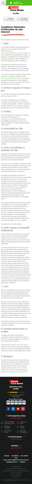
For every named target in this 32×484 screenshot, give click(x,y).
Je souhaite (24, 19)
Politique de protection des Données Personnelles (16, 470)
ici (28, 337)
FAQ (16, 458)
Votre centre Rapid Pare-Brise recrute (16, 460)
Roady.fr (23, 462)
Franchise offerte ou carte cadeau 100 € (9, 422)
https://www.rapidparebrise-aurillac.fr (11, 53)
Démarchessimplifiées (7, 427)
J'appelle (10, 19)
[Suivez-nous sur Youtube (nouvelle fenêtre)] (18, 409)
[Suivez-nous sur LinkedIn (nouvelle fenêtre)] (13, 409)
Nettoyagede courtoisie (23, 431)
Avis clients (24, 455)
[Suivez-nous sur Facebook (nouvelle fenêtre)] (8, 409)
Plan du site (16, 477)
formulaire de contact (7, 119)
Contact (6, 455)
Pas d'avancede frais (7, 431)
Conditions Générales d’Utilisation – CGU (16, 468)
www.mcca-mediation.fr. (21, 371)
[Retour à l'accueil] (16, 382)
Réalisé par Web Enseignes (8, 480)
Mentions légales (16, 466)
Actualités (15, 455)
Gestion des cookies (16, 475)
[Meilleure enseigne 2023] (24, 402)
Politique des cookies (16, 473)
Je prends (18, 2)
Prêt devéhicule (22, 427)
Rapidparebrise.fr (12, 462)
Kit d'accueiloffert (23, 422)
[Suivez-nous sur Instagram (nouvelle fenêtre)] (23, 409)
